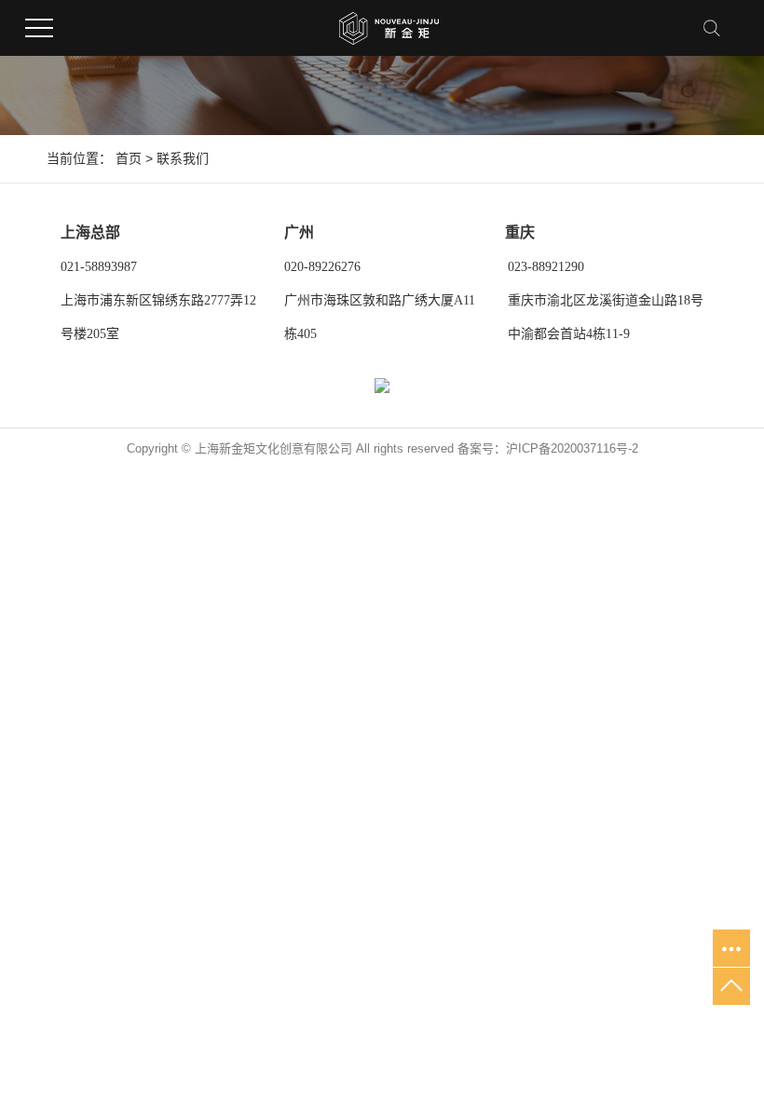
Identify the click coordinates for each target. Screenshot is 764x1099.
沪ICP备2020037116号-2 (572, 448)
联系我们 (183, 158)
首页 (129, 158)
